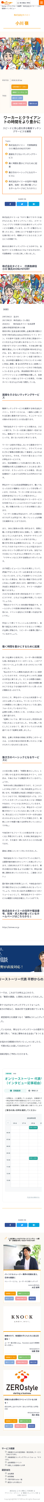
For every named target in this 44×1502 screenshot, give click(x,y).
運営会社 (13, 1491)
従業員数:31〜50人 (11, 1357)
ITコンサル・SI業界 (14, 6)
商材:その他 (33, 1362)
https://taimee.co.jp (10, 927)
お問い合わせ (22, 1495)
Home (4, 6)
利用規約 (30, 1491)
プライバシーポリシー (12, 1493)
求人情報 (21, 1491)
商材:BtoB (33, 103)
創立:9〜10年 (17, 98)
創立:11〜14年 (9, 1362)
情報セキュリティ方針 (30, 1493)
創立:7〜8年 (9, 1426)
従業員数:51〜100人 (20, 87)
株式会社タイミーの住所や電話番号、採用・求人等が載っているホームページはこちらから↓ (23, 185)
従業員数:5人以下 (10, 1293)
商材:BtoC (32, 1298)
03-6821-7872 (24, 3)
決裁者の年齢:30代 (19, 103)
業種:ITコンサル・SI (20, 92)
